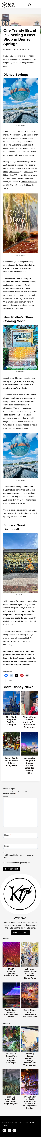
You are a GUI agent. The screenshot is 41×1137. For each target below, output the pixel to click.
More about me (19, 933)
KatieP (8, 49)
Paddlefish (28, 172)
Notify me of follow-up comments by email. (19, 856)
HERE (26, 268)
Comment (8, 796)
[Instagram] (14, 1130)
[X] (9, 1130)
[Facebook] (4, 1130)
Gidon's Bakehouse (29, 182)
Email (7, 846)
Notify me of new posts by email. (19, 863)
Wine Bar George (14, 168)
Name (7, 835)
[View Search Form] (29, 5)
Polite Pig (26, 168)
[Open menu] (36, 5)
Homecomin (14, 172)
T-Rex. (17, 175)
